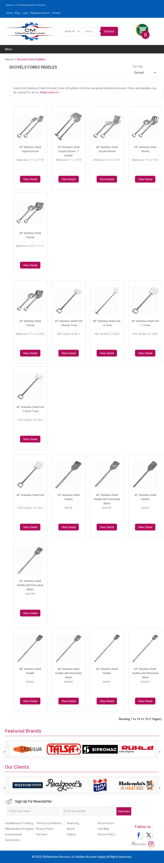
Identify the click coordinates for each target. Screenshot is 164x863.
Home (9, 12)
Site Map (103, 828)
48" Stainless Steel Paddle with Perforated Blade (68, 673)
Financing (73, 823)
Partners (41, 834)
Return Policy (106, 834)
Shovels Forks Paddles (31, 59)
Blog (17, 12)
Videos (71, 834)
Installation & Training (19, 823)
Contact (56, 12)
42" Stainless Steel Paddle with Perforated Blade (30, 585)
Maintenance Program (19, 828)
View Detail (30, 179)
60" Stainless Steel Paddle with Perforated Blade (145, 673)
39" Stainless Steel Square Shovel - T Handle (68, 151)
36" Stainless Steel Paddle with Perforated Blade (107, 499)
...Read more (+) (48, 92)
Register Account (40, 12)
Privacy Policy (45, 828)
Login (25, 12)
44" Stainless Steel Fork (30, 494)
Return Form (106, 823)
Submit (109, 31)
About (71, 828)
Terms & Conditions (48, 823)
